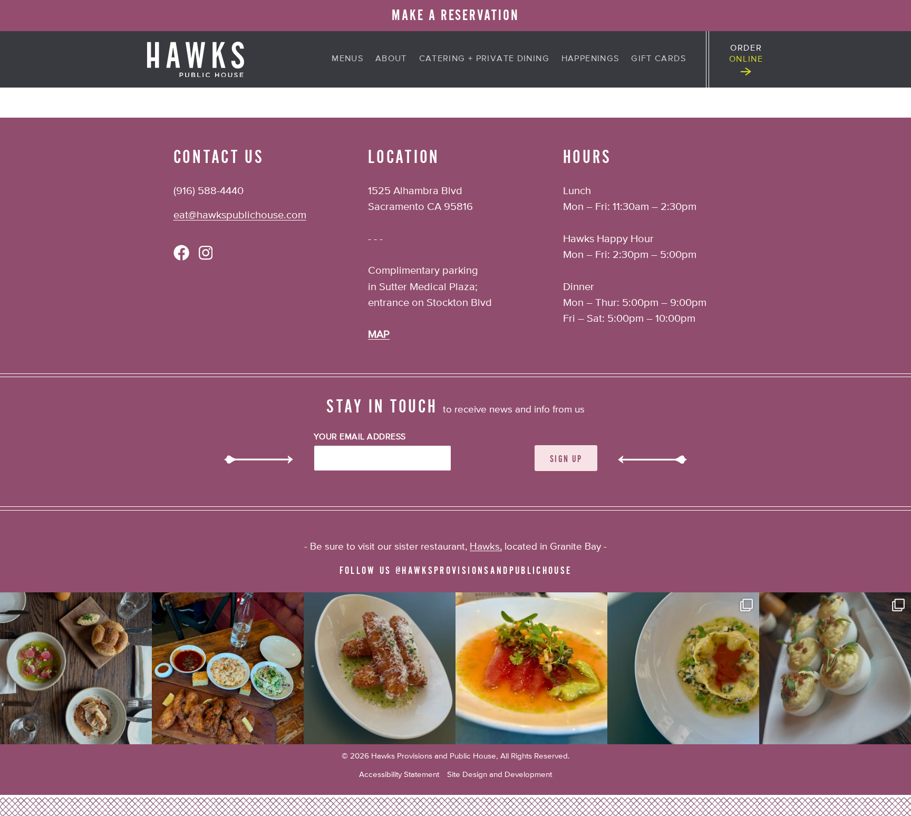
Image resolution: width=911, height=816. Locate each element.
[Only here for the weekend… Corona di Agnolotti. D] (683, 668)
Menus (347, 58)
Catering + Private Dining (484, 58)
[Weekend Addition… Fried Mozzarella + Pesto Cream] (380, 668)
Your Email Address (360, 437)
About (391, 58)
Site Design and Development (499, 775)
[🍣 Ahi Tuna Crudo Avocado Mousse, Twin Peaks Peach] (531, 668)
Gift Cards (658, 58)
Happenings (590, 58)
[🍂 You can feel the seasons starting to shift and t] (76, 668)
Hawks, (486, 547)
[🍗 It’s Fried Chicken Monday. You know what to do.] (228, 668)
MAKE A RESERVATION (455, 15)
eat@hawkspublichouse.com (239, 215)
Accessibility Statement (399, 775)
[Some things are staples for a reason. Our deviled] (835, 668)
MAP (379, 334)
